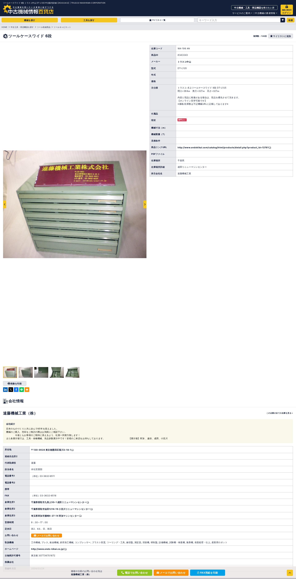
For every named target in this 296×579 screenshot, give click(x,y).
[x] (10, 389)
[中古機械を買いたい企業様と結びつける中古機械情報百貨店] (28, 9)
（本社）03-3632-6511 (43, 476)
